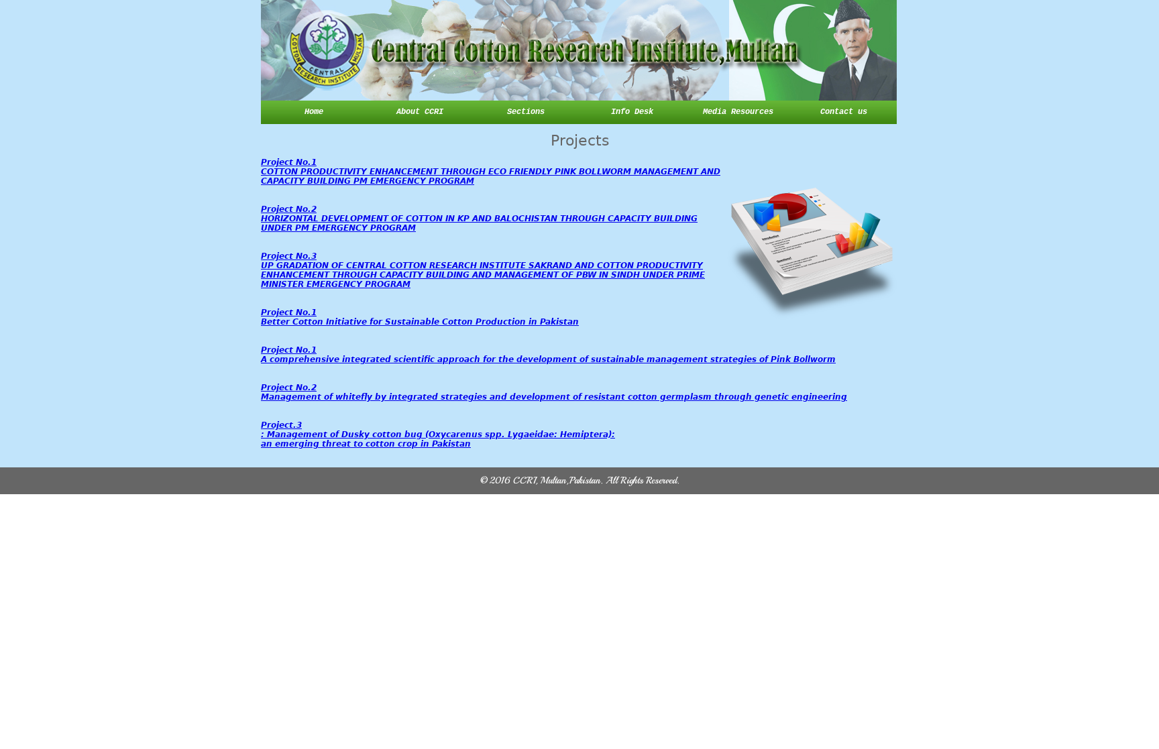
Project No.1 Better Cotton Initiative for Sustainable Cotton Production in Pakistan (420, 317)
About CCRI (419, 112)
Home (314, 112)
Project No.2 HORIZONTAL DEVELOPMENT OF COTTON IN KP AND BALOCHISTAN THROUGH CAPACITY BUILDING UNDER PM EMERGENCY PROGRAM (479, 219)
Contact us (843, 112)
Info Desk (632, 112)
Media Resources (738, 112)
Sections (526, 112)
